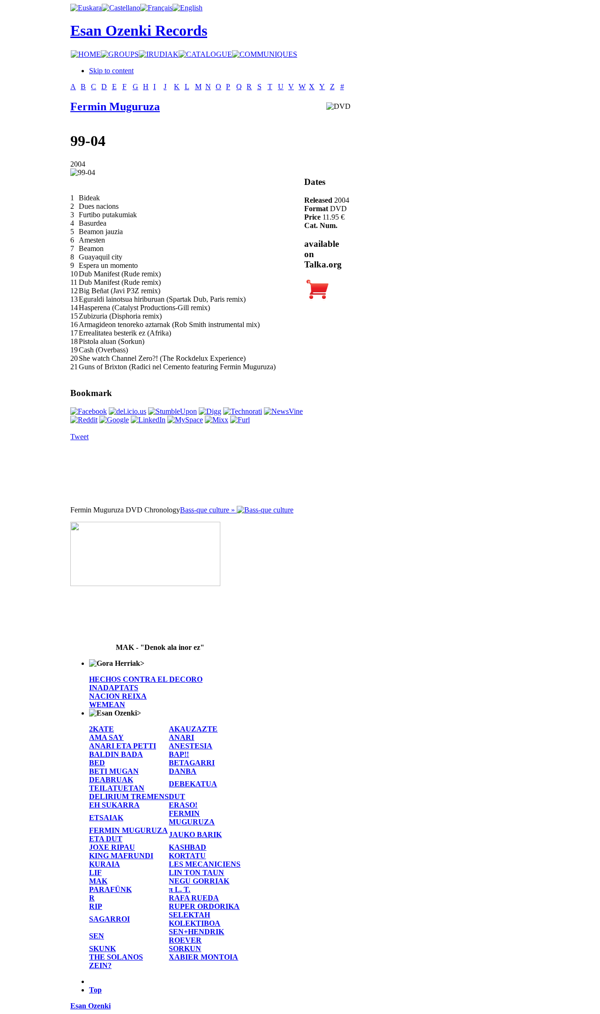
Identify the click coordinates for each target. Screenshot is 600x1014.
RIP (95, 906)
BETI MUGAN (114, 771)
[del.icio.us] (127, 411)
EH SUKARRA (114, 805)
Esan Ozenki (90, 1006)
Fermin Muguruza (115, 106)
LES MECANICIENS (204, 864)
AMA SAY (106, 737)
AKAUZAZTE (193, 729)
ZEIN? (100, 965)
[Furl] (240, 420)
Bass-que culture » (208, 510)
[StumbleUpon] (172, 411)
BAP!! (179, 754)
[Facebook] (88, 411)
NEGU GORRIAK (199, 881)
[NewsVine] (283, 411)
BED (97, 763)
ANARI (181, 737)
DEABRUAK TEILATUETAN (116, 784)
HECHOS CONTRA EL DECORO (145, 679)
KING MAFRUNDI (121, 856)
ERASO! (183, 805)
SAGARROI (109, 919)
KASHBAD (187, 847)
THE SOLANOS (116, 957)
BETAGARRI (192, 763)
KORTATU (187, 856)
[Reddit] (84, 420)
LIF (95, 873)
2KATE (101, 729)
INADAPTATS (113, 688)
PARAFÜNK (110, 889)
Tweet (79, 437)
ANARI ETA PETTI (122, 746)
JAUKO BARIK (195, 835)
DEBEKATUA (193, 784)
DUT (177, 797)
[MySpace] (185, 420)
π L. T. (179, 889)
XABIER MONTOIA (203, 957)
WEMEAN (107, 705)
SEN (96, 936)
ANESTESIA (190, 746)
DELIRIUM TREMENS (129, 797)
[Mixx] (216, 420)
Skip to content (111, 71)
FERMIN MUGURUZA (192, 817)
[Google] (114, 420)
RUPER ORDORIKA (204, 906)
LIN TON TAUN (196, 873)
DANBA (182, 771)
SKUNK (102, 949)
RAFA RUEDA (194, 898)
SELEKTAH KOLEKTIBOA (194, 919)
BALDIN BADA (116, 754)
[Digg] (210, 411)
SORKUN (185, 949)
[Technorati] (242, 411)
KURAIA (104, 864)
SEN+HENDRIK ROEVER (196, 936)
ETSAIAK (106, 818)
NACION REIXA (118, 696)
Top (95, 990)
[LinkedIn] (148, 420)
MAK (98, 881)
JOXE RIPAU (112, 847)
